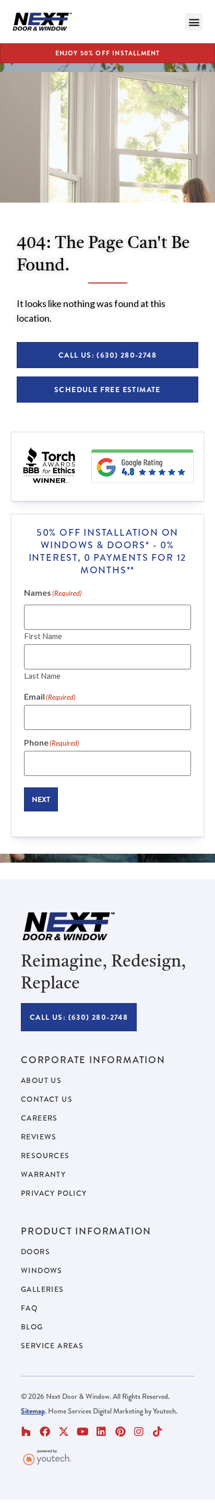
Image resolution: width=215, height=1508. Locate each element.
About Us (41, 1080)
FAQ (29, 1308)
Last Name (42, 675)
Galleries (42, 1289)
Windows (42, 1270)
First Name (43, 635)
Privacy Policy (54, 1193)
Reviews (39, 1137)
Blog (32, 1327)
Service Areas (52, 1345)
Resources (45, 1155)
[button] (193, 21)
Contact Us (47, 1099)
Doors (35, 1251)
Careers (39, 1118)
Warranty (43, 1174)
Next (41, 799)
